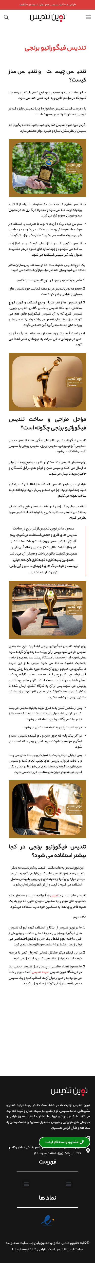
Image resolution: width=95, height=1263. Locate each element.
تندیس (54, 895)
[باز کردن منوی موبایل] (89, 17)
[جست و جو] (6, 17)
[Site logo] (47, 17)
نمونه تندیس (40, 972)
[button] (69, 1184)
